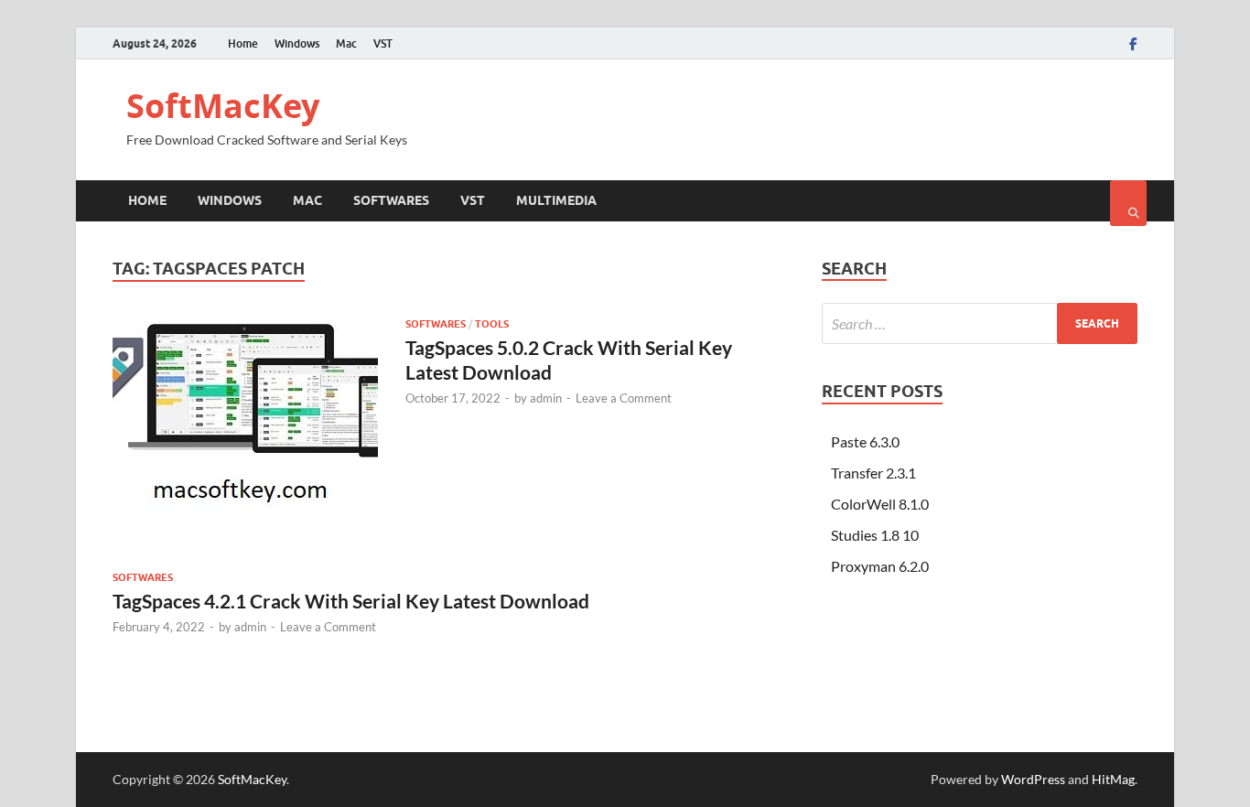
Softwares (391, 200)
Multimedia (556, 200)
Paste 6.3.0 (865, 441)
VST (383, 43)
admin (546, 398)
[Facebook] (1133, 44)
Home (243, 43)
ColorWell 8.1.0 (880, 503)
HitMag (1113, 779)
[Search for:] (979, 323)
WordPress (1033, 779)
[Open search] (1128, 203)
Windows (297, 43)
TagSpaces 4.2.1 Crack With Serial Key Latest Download (351, 600)
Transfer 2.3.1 (873, 472)
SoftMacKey (222, 105)
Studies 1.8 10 (875, 534)
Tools (492, 323)
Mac (346, 43)
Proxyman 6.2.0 (880, 566)
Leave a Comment (624, 398)
